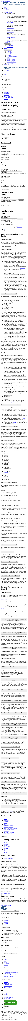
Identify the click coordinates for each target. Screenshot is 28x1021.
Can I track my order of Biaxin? (8, 658)
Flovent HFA (7, 846)
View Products (10, 22)
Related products (7, 96)
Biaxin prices (7, 92)
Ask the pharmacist (8, 97)
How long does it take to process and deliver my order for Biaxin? (14, 648)
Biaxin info (6, 93)
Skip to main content (5, 1)
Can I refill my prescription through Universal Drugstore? (13, 781)
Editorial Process (10, 54)
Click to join (3, 608)
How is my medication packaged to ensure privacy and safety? (14, 679)
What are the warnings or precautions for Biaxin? (11, 355)
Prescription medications (9, 970)
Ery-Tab (5, 823)
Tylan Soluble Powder (9, 829)
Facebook (6, 923)
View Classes (10, 41)
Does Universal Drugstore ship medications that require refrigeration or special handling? (14, 690)
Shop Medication (8, 12)
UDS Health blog (8, 984)
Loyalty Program (11, 59)
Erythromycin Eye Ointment (10, 828)
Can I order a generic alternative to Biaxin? (10, 746)
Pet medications (7, 973)
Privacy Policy (10, 63)
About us (6, 982)
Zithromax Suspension (9, 832)
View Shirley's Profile (6, 905)
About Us (9, 51)
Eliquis (5, 852)
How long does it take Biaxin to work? (9, 426)
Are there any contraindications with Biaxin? (10, 404)
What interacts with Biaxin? (7, 440)
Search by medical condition (10, 974)
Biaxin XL (22, 268)
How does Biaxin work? (6, 239)
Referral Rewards (11, 60)
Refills (5, 48)
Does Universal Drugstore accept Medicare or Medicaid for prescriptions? (14, 713)
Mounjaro (6, 842)
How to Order (10, 45)
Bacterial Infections (8, 858)
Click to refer (4, 599)
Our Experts (9, 52)
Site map (6, 965)
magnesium (12, 401)
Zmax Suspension (8, 833)
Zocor (23, 418)
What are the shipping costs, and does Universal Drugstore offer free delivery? (14, 701)
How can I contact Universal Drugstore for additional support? (14, 806)
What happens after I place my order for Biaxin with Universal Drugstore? (14, 633)
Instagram (6, 920)
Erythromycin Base (8, 827)
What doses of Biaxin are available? (9, 482)
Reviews (6, 99)
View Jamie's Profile (5, 893)
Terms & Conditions (11, 62)
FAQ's (8, 58)
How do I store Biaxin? (6, 530)
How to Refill (10, 47)
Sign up (16, 910)
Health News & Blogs (12, 56)
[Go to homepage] (14, 4)
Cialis (5, 849)
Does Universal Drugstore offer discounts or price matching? (14, 793)
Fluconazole (6, 472)
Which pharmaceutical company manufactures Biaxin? (13, 537)
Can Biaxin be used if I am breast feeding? (10, 575)
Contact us (19, 227)
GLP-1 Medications (8, 42)
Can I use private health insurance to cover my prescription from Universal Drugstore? (14, 724)
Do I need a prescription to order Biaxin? (10, 758)
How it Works (7, 44)
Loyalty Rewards (8, 986)
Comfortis (6, 821)
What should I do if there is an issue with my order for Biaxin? (14, 667)
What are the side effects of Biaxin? (9, 293)
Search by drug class (8, 976)
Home (5, 74)
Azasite (5, 819)
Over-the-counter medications (11, 972)
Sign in (5, 8)
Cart (5, 961)
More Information (7, 49)
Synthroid (6, 848)
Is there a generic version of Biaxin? (9, 544)
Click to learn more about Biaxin (8, 112)
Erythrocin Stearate (8, 825)
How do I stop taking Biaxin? (7, 552)
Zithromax (6, 831)
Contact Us (6, 64)
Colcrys (14, 422)
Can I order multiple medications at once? (10, 773)
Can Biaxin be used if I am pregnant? (9, 561)
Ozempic (6, 844)
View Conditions (11, 37)
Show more (3, 836)
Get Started (6, 9)
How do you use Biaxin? (6, 249)
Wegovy (6, 845)
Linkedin (6, 922)
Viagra (5, 850)
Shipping (9, 55)
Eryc (5, 824)
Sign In (5, 962)
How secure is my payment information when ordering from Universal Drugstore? (14, 738)
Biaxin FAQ (6, 95)
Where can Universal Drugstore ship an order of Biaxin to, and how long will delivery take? (14, 620)
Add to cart (21, 154)
